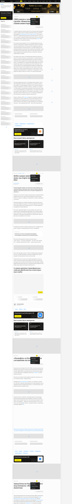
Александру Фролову (32, 498)
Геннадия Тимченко (32, 34)
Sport (47, 1)
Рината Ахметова (39, 500)
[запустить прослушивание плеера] (39, 17)
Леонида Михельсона (24, 34)
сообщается (36, 372)
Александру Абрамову (23, 498)
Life (40, 1)
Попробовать (33, 23)
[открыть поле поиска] (59, 1)
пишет (38, 38)
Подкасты (34, 1)
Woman (44, 1)
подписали (26, 97)
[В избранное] (27, 149)
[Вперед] (45, 116)
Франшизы (29, 1)
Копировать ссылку (40, 27)
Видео (38, 1)
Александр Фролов (24, 381)
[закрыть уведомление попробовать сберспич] (39, 19)
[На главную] (3, 1)
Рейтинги (25, 1)
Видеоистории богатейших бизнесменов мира (38, 430)
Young (50, 1)
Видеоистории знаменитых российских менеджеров (19, 430)
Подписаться (18, 134)
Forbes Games (18, 1)
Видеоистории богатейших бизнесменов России (29, 430)
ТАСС (23, 404)
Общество (31, 149)
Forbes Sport (16, 149)
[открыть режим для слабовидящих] (37, 17)
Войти (56, 1)
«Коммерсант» (28, 503)
